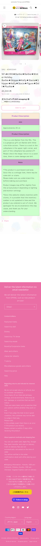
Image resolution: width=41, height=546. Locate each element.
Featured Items (10, 322)
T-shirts (7, 361)
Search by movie (10, 341)
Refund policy (24, 538)
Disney (7, 331)
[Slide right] (25, 63)
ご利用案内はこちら (20, 492)
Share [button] (6, 221)
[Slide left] (15, 63)
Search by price (10, 371)
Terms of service (11, 541)
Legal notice (33, 541)
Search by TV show (12, 336)
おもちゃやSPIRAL (12, 538)
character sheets (11, 356)
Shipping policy (23, 541)
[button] (4, 7)
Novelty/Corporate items (14, 346)
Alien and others (11, 351)
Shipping (13, 94)
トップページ (20, 14)
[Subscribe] (34, 306)
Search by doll (31, 14)
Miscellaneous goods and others (17, 366)
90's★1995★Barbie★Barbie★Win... (27, 17)
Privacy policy (35, 538)
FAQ (6, 376)
